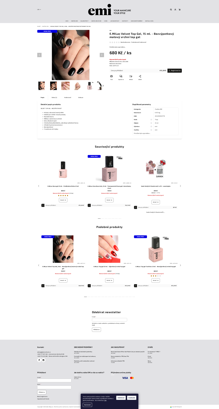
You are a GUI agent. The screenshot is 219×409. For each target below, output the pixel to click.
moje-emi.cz (77, 377)
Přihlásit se (96, 329)
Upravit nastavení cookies (76, 407)
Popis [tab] (42, 97)
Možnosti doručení (115, 64)
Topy (156, 120)
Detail (62, 200)
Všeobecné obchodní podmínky (83, 351)
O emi (149, 356)
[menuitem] (67, 21)
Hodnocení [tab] (67, 97)
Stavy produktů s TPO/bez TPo (120, 356)
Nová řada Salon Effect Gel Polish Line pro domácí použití (128, 351)
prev (38, 186)
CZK (38, 9)
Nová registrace (42, 396)
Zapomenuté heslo (43, 399)
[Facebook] (39, 360)
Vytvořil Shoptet (177, 407)
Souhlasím (131, 398)
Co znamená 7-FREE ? (154, 351)
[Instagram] (43, 360)
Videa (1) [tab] (54, 97)
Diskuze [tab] (80, 97)
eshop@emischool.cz (44, 352)
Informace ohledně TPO (118, 361)
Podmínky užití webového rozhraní (84, 361)
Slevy (149, 361)
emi (111, 30)
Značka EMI (158, 109)
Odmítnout (121, 398)
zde (105, 400)
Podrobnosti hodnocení (138, 42)
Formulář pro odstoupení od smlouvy (85, 356)
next (180, 186)
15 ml (157, 123)
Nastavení (87, 405)
